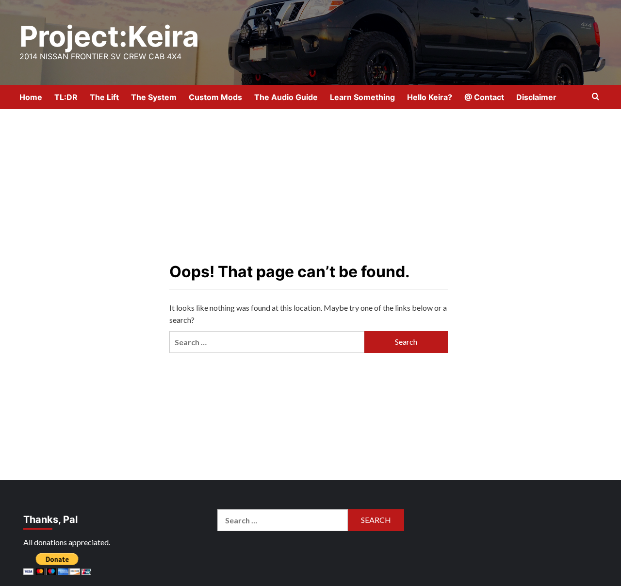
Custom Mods (215, 97)
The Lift (104, 97)
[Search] (595, 96)
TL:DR (66, 97)
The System (154, 97)
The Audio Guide (286, 97)
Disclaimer (536, 97)
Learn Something (362, 97)
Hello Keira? (429, 97)
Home (30, 97)
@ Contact (484, 97)
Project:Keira (109, 36)
